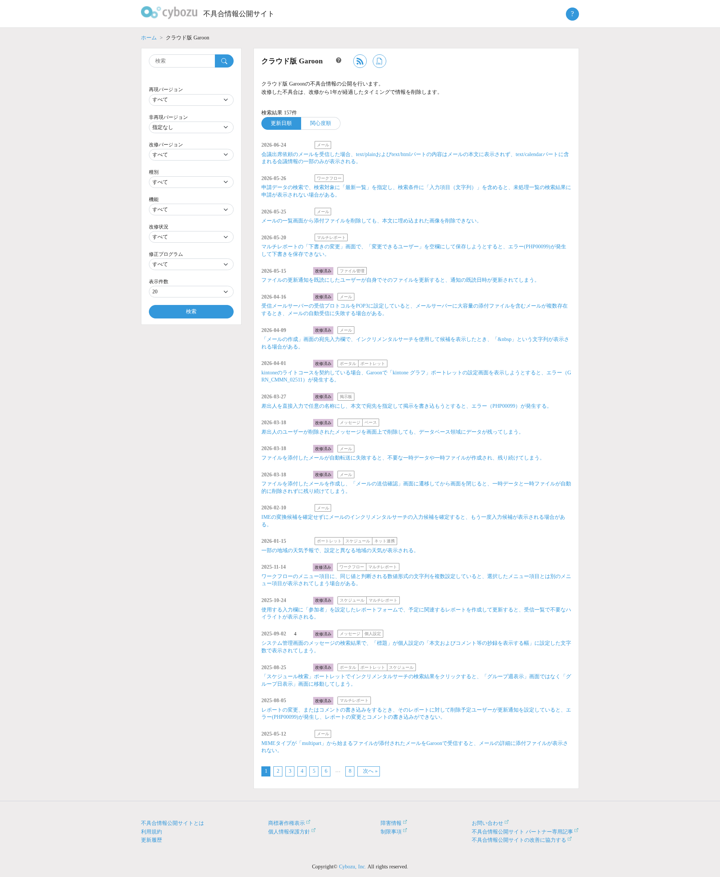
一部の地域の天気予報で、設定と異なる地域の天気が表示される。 (340, 550)
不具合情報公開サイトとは (172, 823)
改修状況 (158, 227)
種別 (154, 172)
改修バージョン (166, 144)
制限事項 (391, 832)
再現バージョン (166, 89)
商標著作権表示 (286, 823)
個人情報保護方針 (289, 832)
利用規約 (151, 832)
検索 (191, 311)
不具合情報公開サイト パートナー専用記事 (522, 832)
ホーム (149, 38)
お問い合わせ (487, 823)
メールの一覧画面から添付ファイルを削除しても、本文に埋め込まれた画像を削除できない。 (371, 221)
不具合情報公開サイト (238, 14)
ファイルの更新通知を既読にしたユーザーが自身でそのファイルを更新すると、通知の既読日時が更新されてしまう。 (400, 280)
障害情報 (391, 823)
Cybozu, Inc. (352, 866)
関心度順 (320, 123)
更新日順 (281, 123)
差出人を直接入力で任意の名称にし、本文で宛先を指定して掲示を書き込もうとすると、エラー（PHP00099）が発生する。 (406, 406)
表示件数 (158, 281)
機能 (154, 199)
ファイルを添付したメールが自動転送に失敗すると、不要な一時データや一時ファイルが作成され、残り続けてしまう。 (403, 458)
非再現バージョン (168, 117)
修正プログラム (166, 254)
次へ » (370, 771)
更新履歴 (151, 840)
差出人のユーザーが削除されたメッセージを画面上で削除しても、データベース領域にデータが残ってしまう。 (392, 432)
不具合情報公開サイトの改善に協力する (519, 840)
